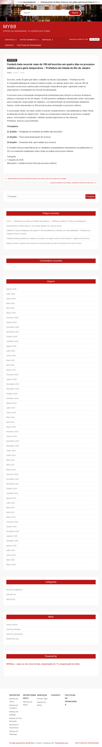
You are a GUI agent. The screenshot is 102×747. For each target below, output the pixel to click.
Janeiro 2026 (11, 322)
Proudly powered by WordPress (21, 743)
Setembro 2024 (12, 398)
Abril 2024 (10, 422)
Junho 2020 (11, 555)
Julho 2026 (10, 294)
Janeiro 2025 (11, 379)
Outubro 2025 (11, 337)
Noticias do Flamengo (13, 732)
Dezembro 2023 (12, 441)
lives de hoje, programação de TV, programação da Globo (54, 664)
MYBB (10, 26)
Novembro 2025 (12, 332)
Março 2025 (11, 370)
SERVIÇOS (46, 40)
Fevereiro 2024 (12, 432)
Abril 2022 (10, 465)
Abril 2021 (10, 512)
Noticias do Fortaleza (13, 706)
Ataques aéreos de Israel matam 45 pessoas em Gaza (72, 183)
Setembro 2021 (12, 493)
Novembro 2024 (12, 389)
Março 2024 (11, 427)
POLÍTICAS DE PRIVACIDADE (29, 45)
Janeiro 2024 (11, 436)
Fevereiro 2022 (12, 474)
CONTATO (9, 45)
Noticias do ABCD (41, 703)
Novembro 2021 (12, 484)
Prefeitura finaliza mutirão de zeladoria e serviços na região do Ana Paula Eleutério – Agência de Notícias (47, 238)
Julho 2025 (10, 351)
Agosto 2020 (11, 546)
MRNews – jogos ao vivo (17, 664)
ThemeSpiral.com (61, 743)
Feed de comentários (14, 634)
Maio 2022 (10, 460)
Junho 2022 (11, 455)
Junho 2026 (11, 299)
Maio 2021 (10, 508)
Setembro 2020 (12, 541)
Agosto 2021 (11, 498)
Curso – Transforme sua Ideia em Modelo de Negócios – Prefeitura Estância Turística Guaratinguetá (46, 221)
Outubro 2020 (11, 536)
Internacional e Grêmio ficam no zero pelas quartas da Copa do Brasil (65, 2)
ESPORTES (9, 40)
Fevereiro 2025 (12, 375)
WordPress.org (12, 639)
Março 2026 (11, 313)
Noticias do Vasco (13, 700)
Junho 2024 (11, 413)
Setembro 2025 (12, 341)
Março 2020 (11, 565)
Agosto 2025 (11, 346)
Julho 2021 (10, 503)
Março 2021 (11, 517)
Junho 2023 (11, 451)
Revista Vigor (42, 699)
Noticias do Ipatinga (13, 713)
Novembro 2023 (12, 446)
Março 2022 (11, 470)
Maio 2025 (10, 360)
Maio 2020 (10, 560)
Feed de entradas (13, 629)
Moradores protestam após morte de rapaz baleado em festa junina (37, 179)
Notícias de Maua (27, 703)
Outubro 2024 (11, 394)
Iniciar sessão (12, 625)
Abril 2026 (10, 308)
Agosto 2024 (11, 403)
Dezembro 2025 (12, 327)
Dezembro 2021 (12, 479)
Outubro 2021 (11, 489)
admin (9, 73)
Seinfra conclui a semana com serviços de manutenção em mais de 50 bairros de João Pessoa (43, 243)
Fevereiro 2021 (12, 522)
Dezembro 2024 (12, 384)
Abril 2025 (10, 365)
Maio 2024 (10, 417)
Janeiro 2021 (11, 527)
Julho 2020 (10, 550)
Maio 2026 (10, 303)
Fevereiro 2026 (12, 318)
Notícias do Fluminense (13, 726)
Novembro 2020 (12, 531)
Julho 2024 (10, 408)
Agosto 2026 (11, 289)
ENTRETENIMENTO (28, 40)
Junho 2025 (11, 356)
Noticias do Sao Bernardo (15, 719)
